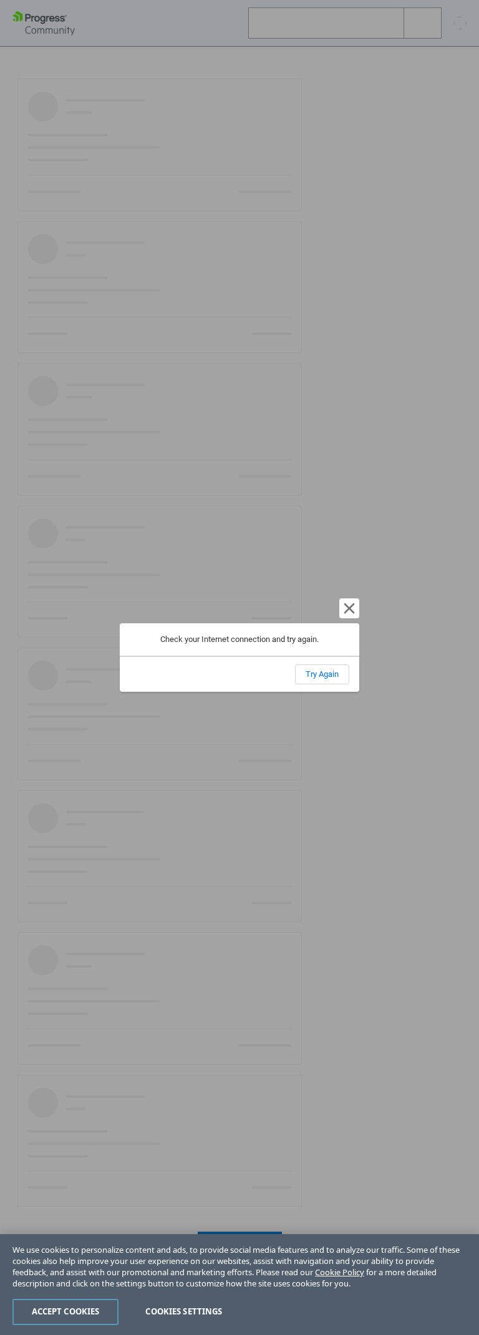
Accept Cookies (66, 1311)
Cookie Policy (339, 1272)
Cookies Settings (183, 1311)
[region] (239, 1284)
